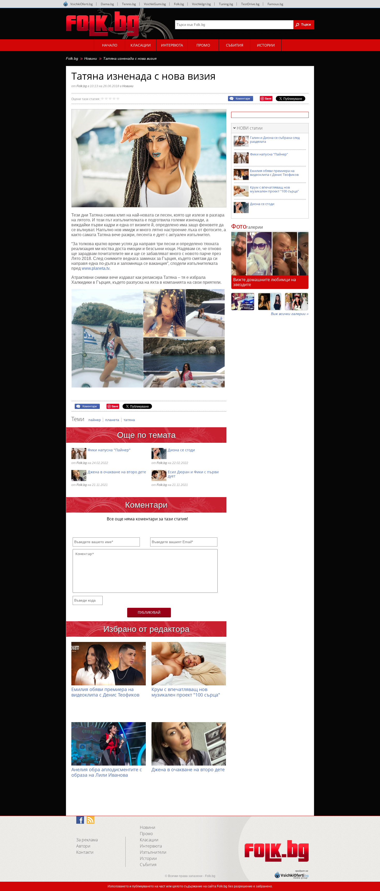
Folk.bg (179, 4)
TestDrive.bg (250, 4)
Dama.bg (107, 4)
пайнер (95, 420)
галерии (247, 227)
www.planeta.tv (95, 268)
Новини (90, 58)
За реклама (87, 840)
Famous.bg (275, 4)
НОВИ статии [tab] (250, 128)
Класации (149, 840)
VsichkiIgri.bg (201, 4)
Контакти (85, 852)
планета (112, 420)
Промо (146, 833)
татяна (129, 420)
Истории (148, 858)
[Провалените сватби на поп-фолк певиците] (296, 301)
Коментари (243, 98)
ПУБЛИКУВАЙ (149, 613)
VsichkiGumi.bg (155, 4)
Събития (148, 864)
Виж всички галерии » (290, 314)
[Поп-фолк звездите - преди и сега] (269, 301)
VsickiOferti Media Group (65, 3)
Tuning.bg (226, 4)
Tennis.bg (129, 4)
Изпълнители (153, 852)
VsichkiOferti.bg (81, 4)
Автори (83, 846)
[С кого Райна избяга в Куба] (242, 301)
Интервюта (151, 846)
